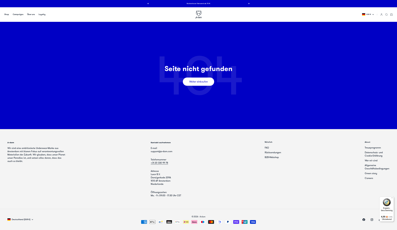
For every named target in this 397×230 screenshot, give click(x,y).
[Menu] (392, 198)
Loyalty (42, 14)
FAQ (267, 147)
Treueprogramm (373, 147)
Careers (369, 178)
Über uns (31, 14)
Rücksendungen (273, 152)
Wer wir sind (371, 160)
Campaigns (18, 14)
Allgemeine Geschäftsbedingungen (377, 167)
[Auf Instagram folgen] (371, 219)
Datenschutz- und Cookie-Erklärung (374, 154)
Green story (371, 173)
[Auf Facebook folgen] (363, 219)
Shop (6, 14)
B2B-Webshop (272, 157)
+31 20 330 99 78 (159, 163)
